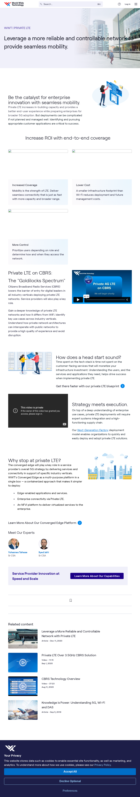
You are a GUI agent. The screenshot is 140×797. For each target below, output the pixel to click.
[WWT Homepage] (14, 4)
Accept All (70, 771)
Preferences (70, 790)
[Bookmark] (34, 632)
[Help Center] (119, 4)
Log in (127, 4)
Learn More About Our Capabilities (97, 575)
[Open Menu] (136, 4)
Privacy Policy (102, 764)
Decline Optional (70, 781)
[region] (70, 544)
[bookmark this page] (70, 600)
